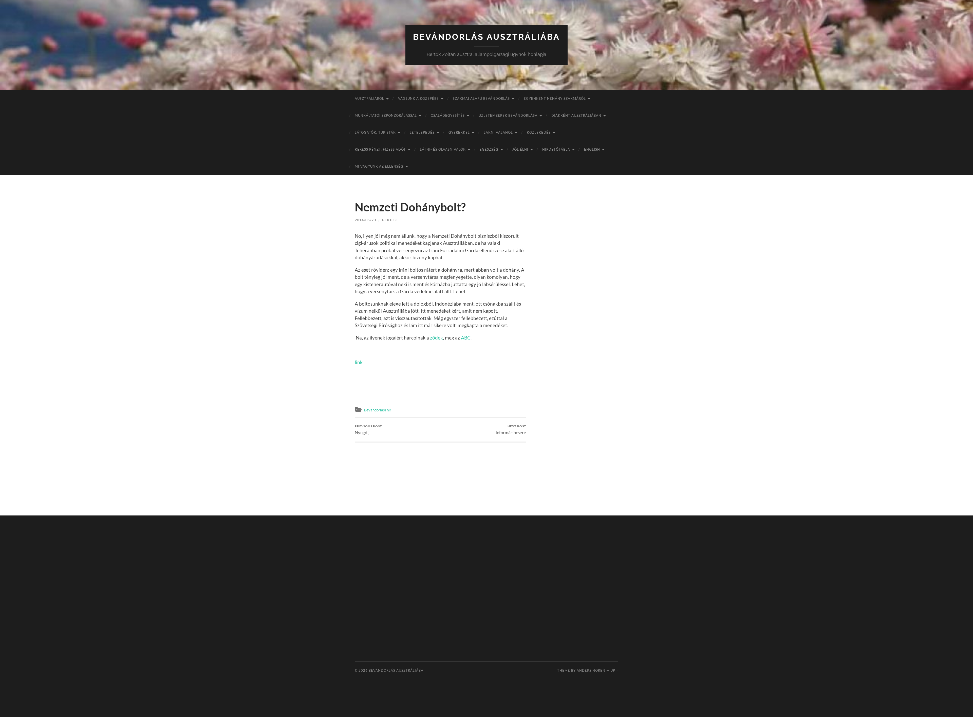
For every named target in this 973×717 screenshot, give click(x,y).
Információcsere (511, 429)
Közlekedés (539, 132)
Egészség (489, 149)
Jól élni (520, 149)
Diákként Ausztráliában (576, 115)
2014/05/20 (365, 220)
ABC (466, 338)
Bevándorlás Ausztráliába (486, 37)
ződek (436, 338)
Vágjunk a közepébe (418, 98)
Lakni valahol (498, 132)
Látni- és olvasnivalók (443, 149)
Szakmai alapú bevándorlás (481, 98)
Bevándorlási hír (377, 410)
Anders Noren (591, 670)
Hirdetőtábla (556, 149)
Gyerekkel (459, 132)
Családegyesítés (448, 115)
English (592, 149)
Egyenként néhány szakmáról (555, 98)
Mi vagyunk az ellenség (379, 166)
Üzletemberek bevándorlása (508, 115)
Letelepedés (422, 132)
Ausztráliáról (369, 98)
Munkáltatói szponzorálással (386, 115)
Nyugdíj (368, 429)
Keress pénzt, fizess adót (380, 149)
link (359, 362)
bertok (389, 220)
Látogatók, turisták (375, 132)
